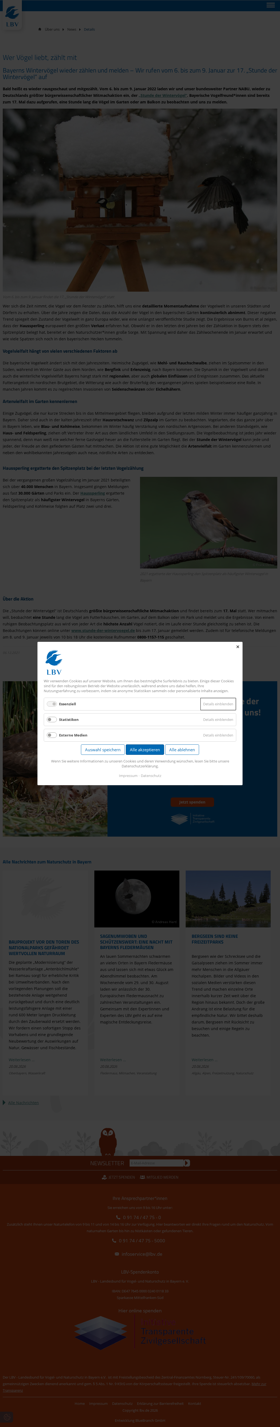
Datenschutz (151, 775)
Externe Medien (73, 735)
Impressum (128, 775)
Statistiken (69, 719)
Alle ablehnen (182, 749)
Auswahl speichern (103, 749)
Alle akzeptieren (145, 749)
